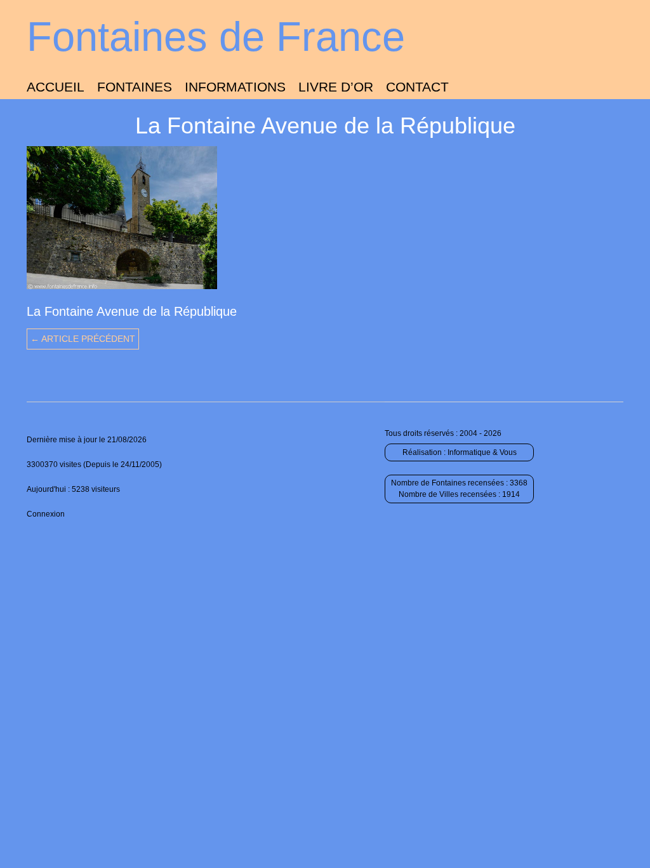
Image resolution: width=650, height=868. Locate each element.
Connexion (46, 514)
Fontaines (134, 86)
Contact (417, 86)
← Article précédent (82, 339)
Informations (235, 86)
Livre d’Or (335, 86)
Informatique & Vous (482, 452)
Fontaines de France (216, 36)
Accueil (55, 86)
